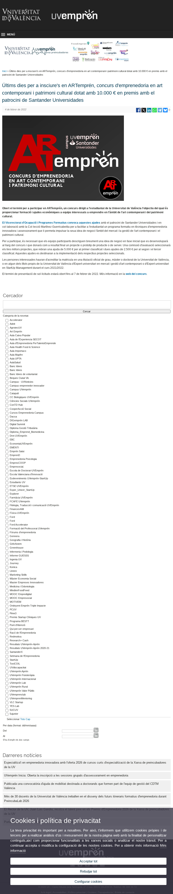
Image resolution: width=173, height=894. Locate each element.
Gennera (14, 536)
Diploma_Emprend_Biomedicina (27, 432)
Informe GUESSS (19, 555)
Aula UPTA (15, 358)
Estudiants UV (17, 482)
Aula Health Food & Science (25, 347)
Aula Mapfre (16, 354)
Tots (22, 719)
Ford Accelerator (19, 524)
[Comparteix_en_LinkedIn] (149, 111)
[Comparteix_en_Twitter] (143, 111)
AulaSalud (15, 362)
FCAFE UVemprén (20, 501)
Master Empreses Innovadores (27, 582)
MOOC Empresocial (21, 598)
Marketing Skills (18, 574)
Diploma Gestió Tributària (23, 428)
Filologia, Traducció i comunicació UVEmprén (34, 505)
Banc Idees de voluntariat (23, 374)
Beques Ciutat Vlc (19, 378)
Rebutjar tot (88, 871)
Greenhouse (16, 547)
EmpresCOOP (18, 462)
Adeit (12, 323)
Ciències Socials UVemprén (25, 401)
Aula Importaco (18, 351)
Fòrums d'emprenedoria (23, 532)
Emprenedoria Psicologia (23, 459)
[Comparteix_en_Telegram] (160, 111)
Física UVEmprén (19, 513)
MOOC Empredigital (21, 594)
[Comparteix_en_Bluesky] (165, 111)
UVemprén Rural (19, 686)
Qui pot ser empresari (22, 629)
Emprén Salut (17, 451)
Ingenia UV (16, 559)
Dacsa (13, 416)
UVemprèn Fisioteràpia (22, 675)
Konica (13, 567)
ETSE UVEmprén (19, 486)
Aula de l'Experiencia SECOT (25, 339)
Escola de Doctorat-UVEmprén (26, 470)
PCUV (13, 609)
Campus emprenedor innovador (27, 385)
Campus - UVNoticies (21, 381)
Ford (12, 517)
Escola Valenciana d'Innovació (26, 474)
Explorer (14, 493)
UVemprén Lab (18, 682)
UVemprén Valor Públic (22, 690)
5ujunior (14, 713)
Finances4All (17, 509)
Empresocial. (17, 466)
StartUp (14, 659)
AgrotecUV (16, 327)
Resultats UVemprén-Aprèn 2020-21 (29, 648)
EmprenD (15, 455)
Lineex (13, 571)
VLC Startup (16, 702)
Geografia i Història (20, 540)
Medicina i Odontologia (22, 586)
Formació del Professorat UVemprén (30, 528)
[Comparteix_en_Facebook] (138, 111)
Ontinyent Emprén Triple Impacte (28, 605)
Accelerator (16, 320)
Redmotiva (15, 636)
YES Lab (14, 706)
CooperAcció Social (20, 409)
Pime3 (13, 613)
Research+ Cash (19, 640)
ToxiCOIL (15, 663)
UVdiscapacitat (18, 667)
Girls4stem (16, 543)
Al (4, 736)
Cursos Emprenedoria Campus (27, 412)
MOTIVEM (15, 601)
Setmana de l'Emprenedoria (25, 656)
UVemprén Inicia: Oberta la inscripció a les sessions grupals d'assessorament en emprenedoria (66, 775)
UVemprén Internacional (23, 679)
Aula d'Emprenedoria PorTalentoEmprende (33, 343)
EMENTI (14, 447)
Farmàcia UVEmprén (21, 497)
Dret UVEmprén (18, 435)
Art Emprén (16, 331)
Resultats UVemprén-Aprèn (25, 644)
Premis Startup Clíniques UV (25, 617)
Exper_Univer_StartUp (22, 490)
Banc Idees (16, 366)
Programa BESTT (19, 621)
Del (5, 730)
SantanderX (16, 652)
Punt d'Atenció (17, 625)
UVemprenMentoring (21, 698)
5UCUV (14, 710)
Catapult (14, 393)
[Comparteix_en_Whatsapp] (154, 111)
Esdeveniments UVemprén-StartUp (29, 478)
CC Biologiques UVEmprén (24, 397)
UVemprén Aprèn (19, 671)
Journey (14, 563)
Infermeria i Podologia (21, 551)
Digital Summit (17, 424)
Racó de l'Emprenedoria (23, 632)
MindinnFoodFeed (19, 590)
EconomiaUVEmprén (21, 443)
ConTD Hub (16, 404)
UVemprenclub (18, 694)
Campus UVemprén (20, 389)
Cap (28, 719)
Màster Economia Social (23, 578)
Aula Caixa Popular (20, 335)
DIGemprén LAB (19, 420)
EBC (12, 439)
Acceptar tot (88, 861)
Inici (4, 71)
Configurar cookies (88, 881)
